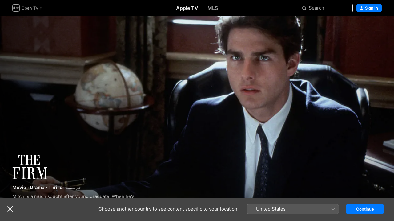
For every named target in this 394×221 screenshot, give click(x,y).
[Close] (10, 209)
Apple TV (187, 8)
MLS (212, 8)
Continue (365, 209)
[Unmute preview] (377, 28)
